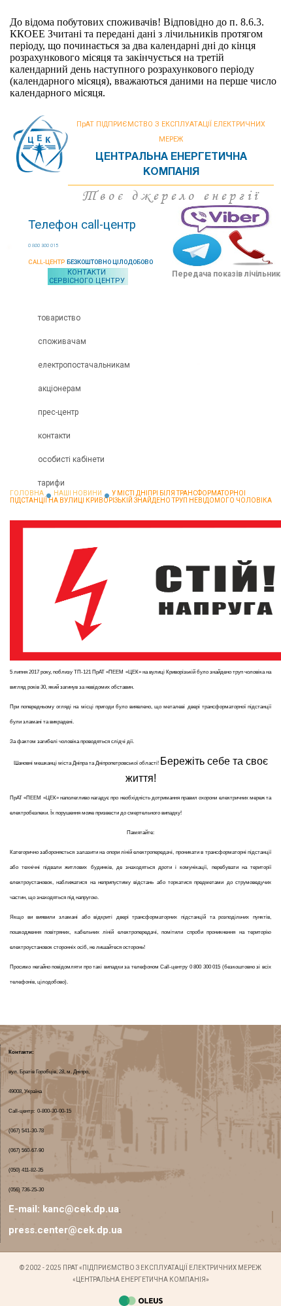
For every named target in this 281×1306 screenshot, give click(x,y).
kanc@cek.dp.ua (80, 1209)
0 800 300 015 (43, 245)
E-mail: (25, 1209)
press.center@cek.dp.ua (65, 1230)
